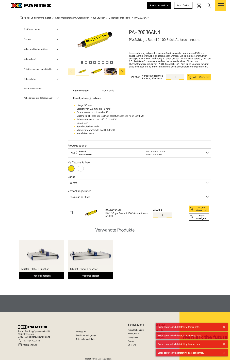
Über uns (132, 345)
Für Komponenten (32, 29)
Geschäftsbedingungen (86, 335)
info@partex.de (30, 345)
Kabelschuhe (30, 79)
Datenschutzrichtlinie (85, 339)
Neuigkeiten (133, 337)
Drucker (27, 39)
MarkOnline (133, 334)
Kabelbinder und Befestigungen (38, 98)
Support (131, 341)
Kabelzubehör (30, 59)
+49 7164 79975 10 (31, 341)
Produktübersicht (136, 330)
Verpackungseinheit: (152, 75)
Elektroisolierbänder (33, 88)
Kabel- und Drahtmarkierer (36, 49)
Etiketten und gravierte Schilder (38, 69)
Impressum (81, 331)
